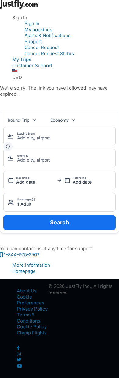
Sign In (31, 23)
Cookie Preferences (30, 300)
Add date (25, 182)
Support (33, 41)
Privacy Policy (32, 309)
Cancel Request (41, 47)
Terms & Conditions (28, 318)
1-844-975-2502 (21, 255)
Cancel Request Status (49, 53)
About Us (27, 291)
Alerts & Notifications (47, 35)
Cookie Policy (32, 327)
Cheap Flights (32, 333)
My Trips (21, 59)
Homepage (24, 271)
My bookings (38, 29)
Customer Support (32, 65)
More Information (31, 265)
